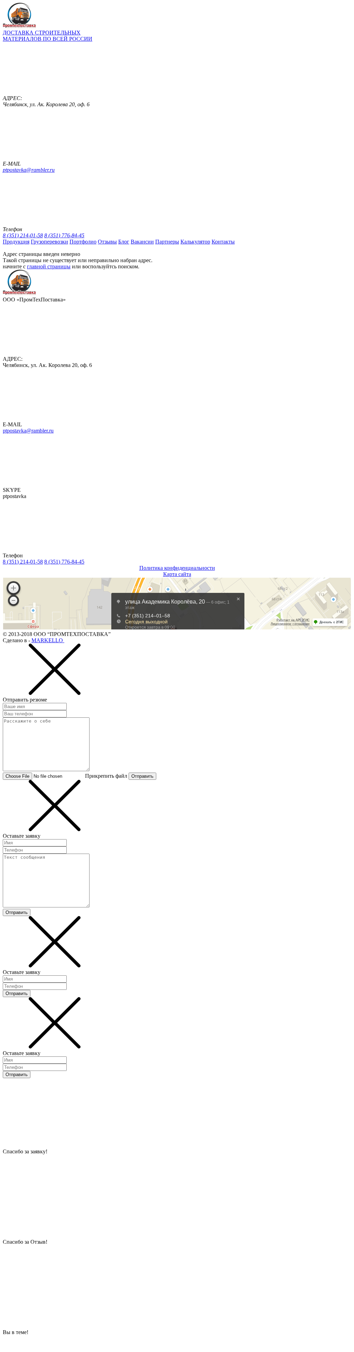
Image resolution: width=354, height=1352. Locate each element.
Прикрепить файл (106, 776)
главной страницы (49, 266)
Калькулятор (195, 242)
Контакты (223, 242)
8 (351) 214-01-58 (23, 235)
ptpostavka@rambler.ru (29, 170)
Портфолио (82, 242)
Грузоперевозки (49, 242)
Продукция (16, 242)
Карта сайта (177, 574)
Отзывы (107, 242)
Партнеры (167, 242)
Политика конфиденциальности (177, 568)
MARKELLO (47, 640)
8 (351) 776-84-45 (64, 235)
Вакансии (142, 242)
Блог (123, 242)
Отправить (142, 776)
